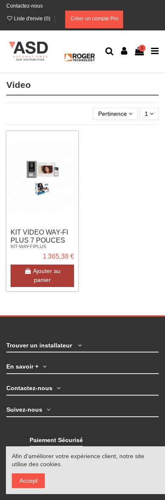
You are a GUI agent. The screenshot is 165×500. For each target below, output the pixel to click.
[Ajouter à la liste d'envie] (72, 143)
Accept (28, 480)
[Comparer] (72, 158)
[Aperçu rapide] (72, 173)
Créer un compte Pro (93, 19)
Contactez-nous (24, 6)
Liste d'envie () (32, 19)
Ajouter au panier (46, 275)
